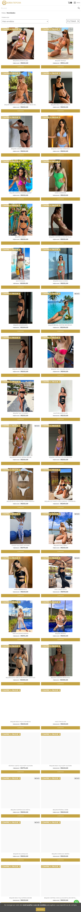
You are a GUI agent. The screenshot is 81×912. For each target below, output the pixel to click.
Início (3, 13)
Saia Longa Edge (60, 589)
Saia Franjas (20, 281)
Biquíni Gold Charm (60, 281)
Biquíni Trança (60, 60)
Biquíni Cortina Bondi (21, 369)
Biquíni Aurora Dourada (20, 149)
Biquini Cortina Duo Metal (20, 810)
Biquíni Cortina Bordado (60, 677)
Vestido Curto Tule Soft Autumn (21, 765)
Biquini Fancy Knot (60, 545)
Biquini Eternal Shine (60, 810)
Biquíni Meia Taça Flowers (60, 104)
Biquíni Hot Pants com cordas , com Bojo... (60, 501)
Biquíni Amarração (20, 325)
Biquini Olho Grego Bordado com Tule (20, 677)
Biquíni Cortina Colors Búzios (60, 457)
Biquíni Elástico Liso (20, 60)
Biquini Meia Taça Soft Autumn (60, 765)
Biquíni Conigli (20, 237)
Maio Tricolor (60, 721)
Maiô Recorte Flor (60, 413)
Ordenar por (5, 17)
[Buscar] (78, 8)
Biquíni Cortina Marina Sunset (20, 193)
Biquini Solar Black (20, 854)
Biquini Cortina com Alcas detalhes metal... (60, 898)
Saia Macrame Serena (20, 633)
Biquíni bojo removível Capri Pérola (20, 501)
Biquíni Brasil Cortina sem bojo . (60, 325)
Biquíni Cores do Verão (60, 854)
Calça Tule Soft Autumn (20, 545)
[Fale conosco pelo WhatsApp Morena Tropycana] (76, 902)
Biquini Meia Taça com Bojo (20, 721)
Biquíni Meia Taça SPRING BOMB (20, 898)
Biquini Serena (60, 633)
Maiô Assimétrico (20, 589)
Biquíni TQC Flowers (20, 413)
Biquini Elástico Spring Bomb (20, 457)
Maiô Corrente (60, 193)
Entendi (40, 909)
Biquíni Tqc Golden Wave (60, 369)
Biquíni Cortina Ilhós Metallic (60, 237)
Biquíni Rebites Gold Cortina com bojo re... (20, 104)
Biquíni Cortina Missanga (60, 149)
